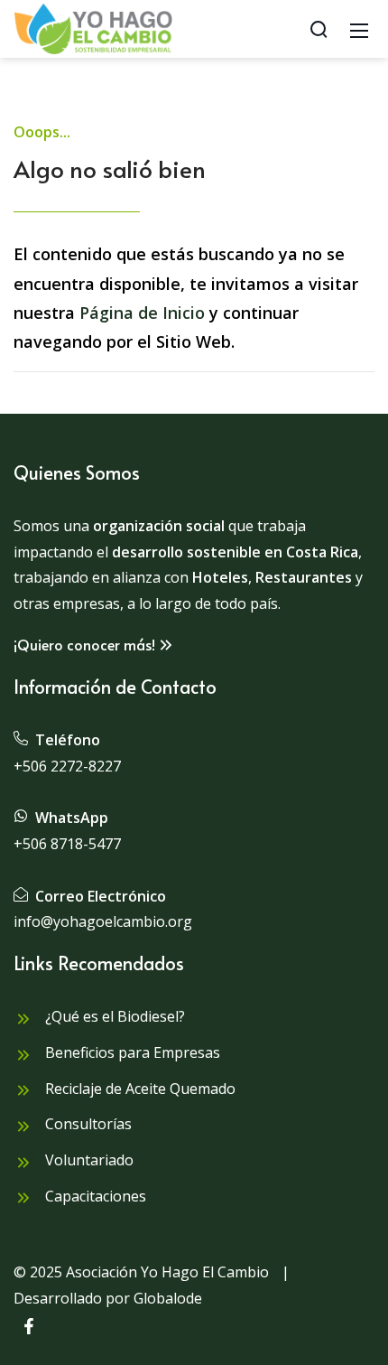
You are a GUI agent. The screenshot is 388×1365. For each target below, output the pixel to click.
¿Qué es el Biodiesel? (113, 1016)
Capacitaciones (94, 1196)
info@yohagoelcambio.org (103, 921)
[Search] (318, 29)
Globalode (168, 1298)
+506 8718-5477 (67, 844)
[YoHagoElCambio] (93, 27)
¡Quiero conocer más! (84, 644)
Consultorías (87, 1124)
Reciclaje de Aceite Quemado (139, 1089)
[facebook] (29, 1329)
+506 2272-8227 (67, 766)
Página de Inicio (142, 312)
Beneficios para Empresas (131, 1052)
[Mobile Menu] (359, 29)
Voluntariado (88, 1160)
